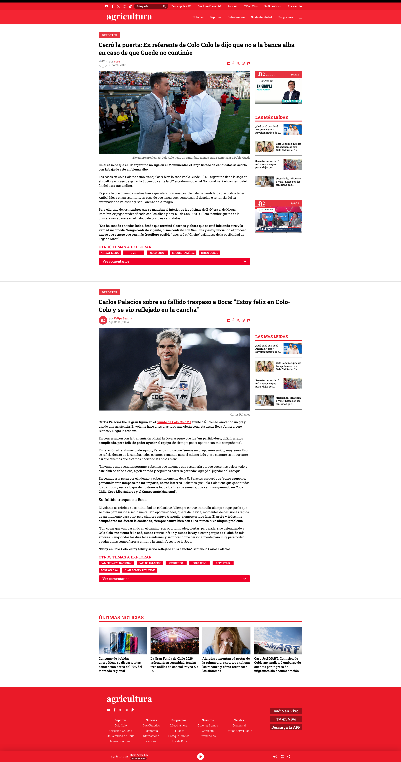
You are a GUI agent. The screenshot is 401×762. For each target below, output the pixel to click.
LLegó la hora (178, 725)
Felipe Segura (123, 318)
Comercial (239, 725)
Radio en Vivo (272, 6)
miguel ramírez (183, 252)
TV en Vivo (251, 6)
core (117, 61)
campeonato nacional (116, 563)
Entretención (236, 17)
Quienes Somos (208, 725)
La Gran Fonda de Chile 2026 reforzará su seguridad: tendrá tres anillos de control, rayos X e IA (174, 664)
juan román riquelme (139, 570)
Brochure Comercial (209, 6)
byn (133, 252)
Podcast (232, 6)
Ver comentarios (115, 261)
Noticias (198, 17)
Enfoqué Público (178, 736)
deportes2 (223, 563)
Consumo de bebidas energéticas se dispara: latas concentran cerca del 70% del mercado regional (120, 664)
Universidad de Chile (120, 736)
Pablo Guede (209, 252)
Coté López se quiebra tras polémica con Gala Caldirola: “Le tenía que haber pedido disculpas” (288, 147)
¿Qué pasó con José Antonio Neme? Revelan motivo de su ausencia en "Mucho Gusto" (268, 129)
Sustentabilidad (261, 17)
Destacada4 (109, 570)
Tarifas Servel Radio (239, 731)
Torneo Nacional (120, 741)
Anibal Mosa (110, 252)
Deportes (215, 17)
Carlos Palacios (149, 563)
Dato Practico (151, 725)
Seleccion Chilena (120, 731)
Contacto (208, 731)
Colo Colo (121, 725)
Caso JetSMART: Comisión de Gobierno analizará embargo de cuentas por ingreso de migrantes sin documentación (277, 664)
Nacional (151, 741)
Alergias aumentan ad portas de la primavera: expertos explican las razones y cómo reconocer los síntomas (226, 664)
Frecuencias (295, 6)
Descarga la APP (181, 6)
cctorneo (176, 563)
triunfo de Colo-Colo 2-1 (174, 422)
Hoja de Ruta (179, 741)
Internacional (151, 736)
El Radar (178, 731)
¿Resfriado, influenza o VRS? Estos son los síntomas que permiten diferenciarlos (288, 181)
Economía (151, 731)
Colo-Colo (157, 252)
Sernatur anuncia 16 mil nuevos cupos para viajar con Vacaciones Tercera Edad (267, 164)
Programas (285, 17)
